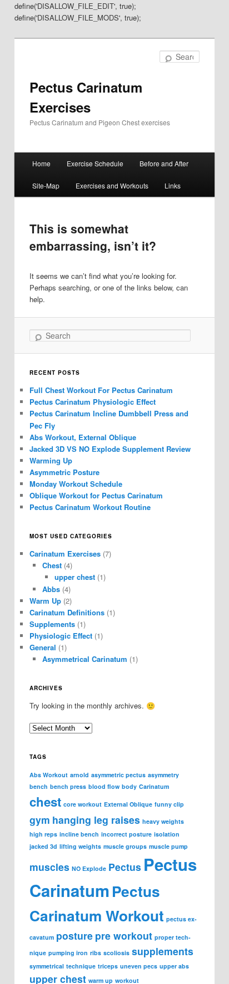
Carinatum (154, 786)
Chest (52, 565)
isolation (167, 834)
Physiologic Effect (60, 635)
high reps (43, 834)
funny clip (169, 804)
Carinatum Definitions (66, 612)
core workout (82, 804)
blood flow (104, 786)
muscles (49, 867)
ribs (95, 953)
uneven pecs (138, 966)
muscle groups (125, 846)
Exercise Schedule (95, 163)
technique (81, 966)
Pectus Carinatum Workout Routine (90, 507)
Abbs (51, 589)
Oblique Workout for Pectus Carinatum (96, 495)
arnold (79, 775)
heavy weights (163, 821)
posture (74, 935)
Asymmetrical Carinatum (84, 659)
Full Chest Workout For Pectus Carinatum (101, 390)
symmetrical (46, 966)
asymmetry (163, 775)
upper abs (174, 966)
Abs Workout (48, 775)
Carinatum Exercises (65, 553)
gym (39, 820)
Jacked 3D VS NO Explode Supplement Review (110, 448)
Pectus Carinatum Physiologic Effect (92, 401)
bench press (68, 786)
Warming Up (50, 460)
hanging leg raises (96, 820)
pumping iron (68, 953)
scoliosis (116, 953)
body (129, 786)
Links (173, 185)
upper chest (74, 577)
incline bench (79, 834)
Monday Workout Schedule (75, 483)
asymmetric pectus (118, 775)
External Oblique (128, 804)
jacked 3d (43, 846)
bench (38, 786)
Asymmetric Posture (64, 472)
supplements (162, 951)
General (42, 647)
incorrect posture (126, 834)
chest (45, 801)
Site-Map (45, 185)
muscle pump (168, 846)
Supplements (52, 624)
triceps (108, 966)
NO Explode (89, 868)
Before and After (164, 163)
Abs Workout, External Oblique (82, 437)
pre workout (123, 935)
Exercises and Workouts (112, 185)
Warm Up (45, 600)
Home (41, 163)
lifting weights (80, 846)
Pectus (124, 867)
